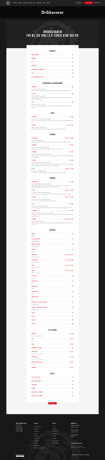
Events (30, 2)
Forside (15, 2)
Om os (44, 2)
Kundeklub (25, 2)
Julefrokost (39, 2)
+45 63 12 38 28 (19, 429)
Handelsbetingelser (20, 454)
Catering (20, 2)
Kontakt (48, 2)
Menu (34, 2)
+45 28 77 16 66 (19, 431)
